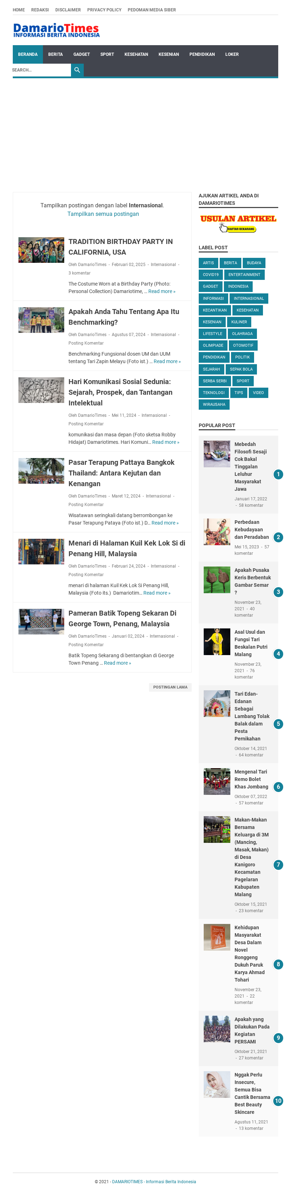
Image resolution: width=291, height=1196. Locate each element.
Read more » (162, 291)
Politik (242, 357)
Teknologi (214, 392)
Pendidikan (202, 54)
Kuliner (239, 322)
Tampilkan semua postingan (103, 214)
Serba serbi (215, 381)
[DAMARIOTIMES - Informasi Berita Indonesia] (56, 30)
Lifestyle (212, 333)
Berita (55, 54)
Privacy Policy (104, 9)
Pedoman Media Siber (152, 9)
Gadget (81, 54)
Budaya (254, 263)
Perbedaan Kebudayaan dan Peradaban (252, 529)
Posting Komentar (86, 343)
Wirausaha (214, 404)
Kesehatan (136, 54)
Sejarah (211, 369)
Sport (107, 54)
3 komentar (79, 273)
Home (19, 9)
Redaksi (40, 9)
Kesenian (169, 54)
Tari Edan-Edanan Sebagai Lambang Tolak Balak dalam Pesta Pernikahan (252, 716)
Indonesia (238, 286)
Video (258, 392)
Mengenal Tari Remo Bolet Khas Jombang (251, 779)
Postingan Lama (170, 687)
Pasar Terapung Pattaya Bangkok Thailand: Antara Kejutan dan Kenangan (121, 473)
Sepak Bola (241, 369)
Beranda (28, 54)
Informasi (213, 298)
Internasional (163, 264)
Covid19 (211, 274)
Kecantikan (215, 310)
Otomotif (243, 345)
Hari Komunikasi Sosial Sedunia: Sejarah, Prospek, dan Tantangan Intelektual (120, 392)
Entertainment (244, 274)
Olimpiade (213, 345)
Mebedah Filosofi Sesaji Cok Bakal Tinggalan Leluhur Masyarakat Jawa (251, 466)
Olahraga (242, 333)
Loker (232, 54)
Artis (208, 263)
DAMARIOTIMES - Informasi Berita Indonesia (154, 1181)
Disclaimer (68, 9)
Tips (239, 392)
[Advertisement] (145, 131)
